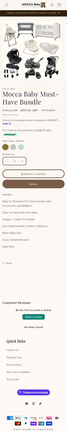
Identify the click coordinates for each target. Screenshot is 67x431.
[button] (6, 5)
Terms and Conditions (18, 372)
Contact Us (13, 350)
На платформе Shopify (43, 429)
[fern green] (21, 147)
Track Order (13, 379)
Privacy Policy (14, 364)
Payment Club (14, 357)
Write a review (33, 316)
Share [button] (9, 263)
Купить (33, 184)
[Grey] (13, 147)
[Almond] (5, 147)
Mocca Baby (26, 429)
